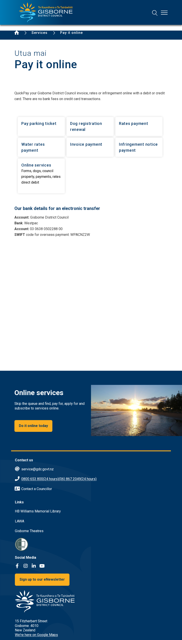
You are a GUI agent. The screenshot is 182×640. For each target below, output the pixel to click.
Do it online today (33, 426)
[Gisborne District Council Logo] (45, 12)
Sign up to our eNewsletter (42, 579)
